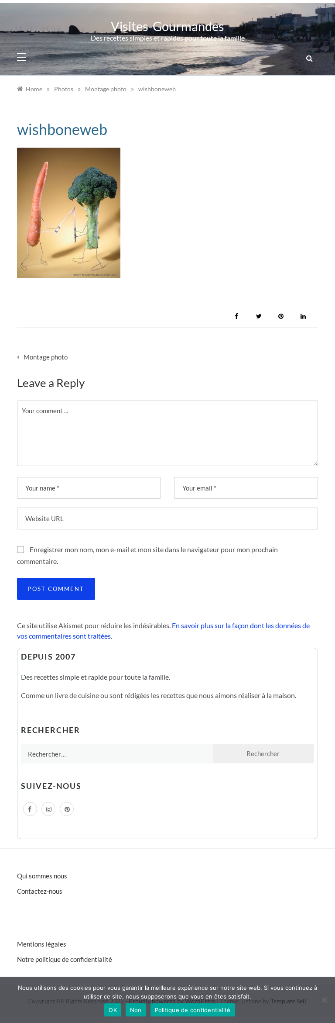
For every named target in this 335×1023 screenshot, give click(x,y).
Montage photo (46, 357)
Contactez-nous (39, 891)
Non (136, 1009)
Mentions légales (41, 944)
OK (113, 1009)
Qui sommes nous (42, 876)
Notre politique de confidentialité (64, 959)
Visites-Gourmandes (167, 26)
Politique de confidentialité (193, 1009)
